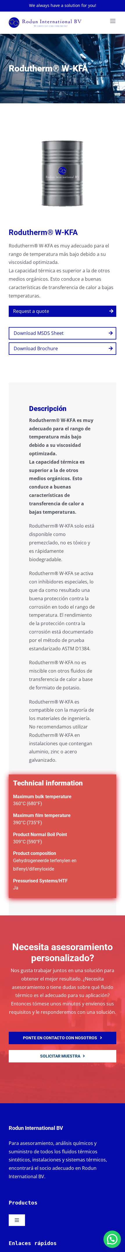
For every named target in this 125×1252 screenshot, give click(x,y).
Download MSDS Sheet (39, 333)
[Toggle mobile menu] (113, 21)
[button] (112, 1239)
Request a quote (31, 311)
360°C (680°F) (27, 803)
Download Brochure (36, 348)
